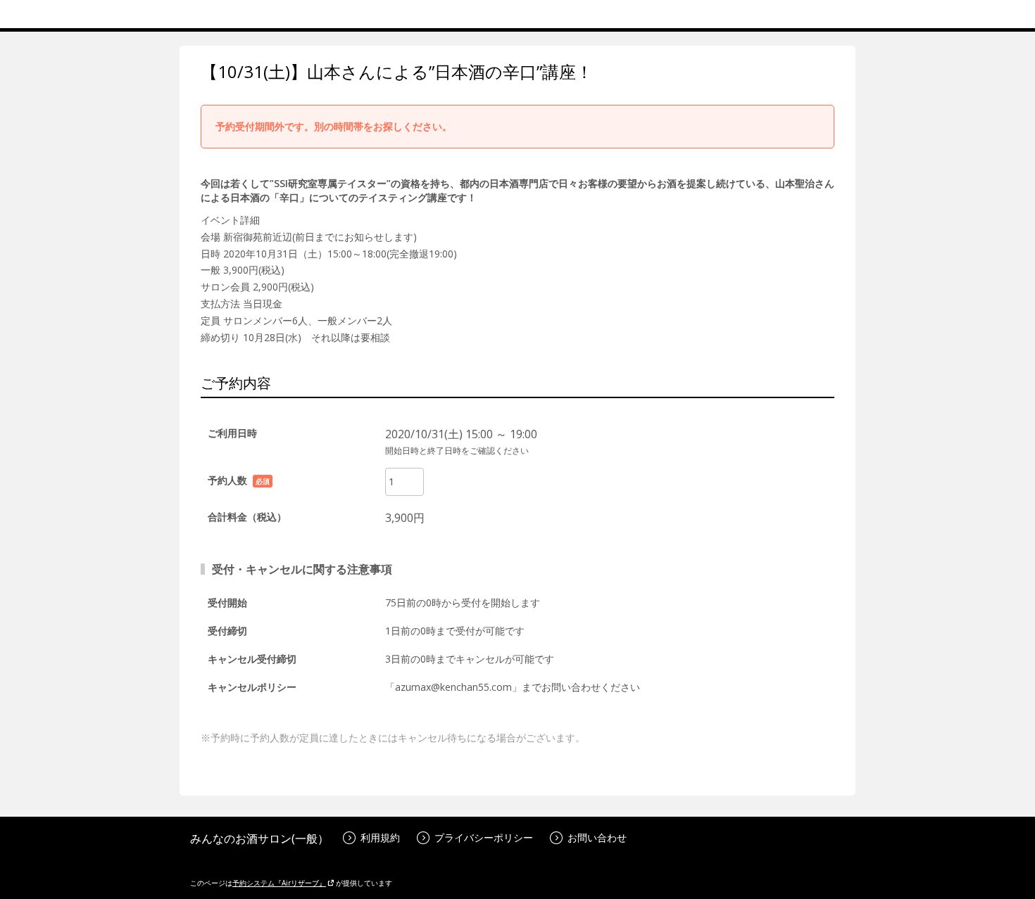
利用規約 (380, 837)
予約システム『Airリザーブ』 (279, 883)
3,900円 (405, 517)
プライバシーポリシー (483, 837)
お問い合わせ (597, 837)
